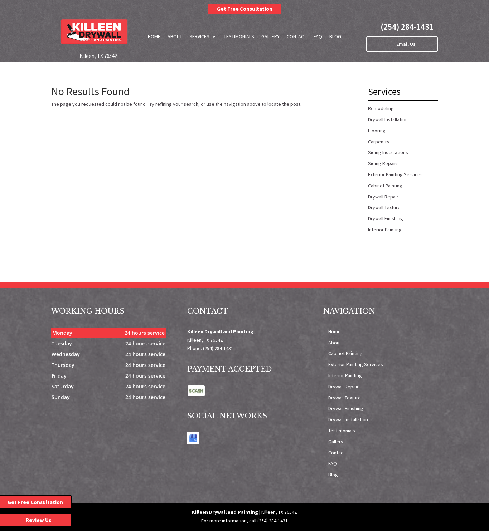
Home (154, 36)
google (193, 438)
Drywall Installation (348, 419)
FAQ (318, 36)
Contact (296, 36)
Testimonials (239, 36)
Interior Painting (345, 375)
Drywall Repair (343, 386)
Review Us (38, 520)
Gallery (270, 36)
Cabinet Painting (345, 353)
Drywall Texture (344, 397)
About (175, 36)
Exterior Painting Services (355, 364)
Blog (335, 36)
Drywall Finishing (345, 408)
